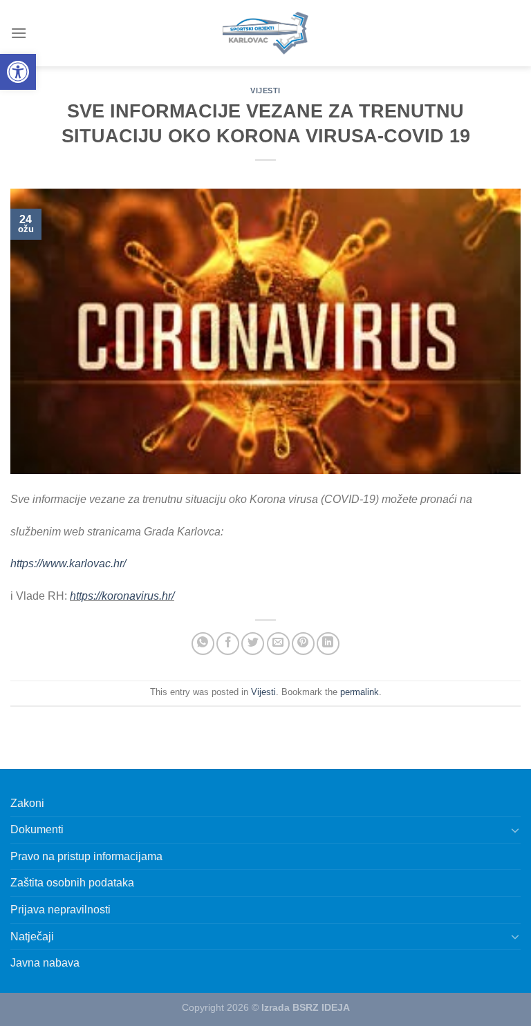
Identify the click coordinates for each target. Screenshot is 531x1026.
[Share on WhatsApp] (203, 643)
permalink (359, 692)
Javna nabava (45, 963)
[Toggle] (515, 829)
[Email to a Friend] (278, 643)
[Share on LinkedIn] (328, 643)
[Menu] (18, 33)
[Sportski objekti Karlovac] (265, 33)
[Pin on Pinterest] (303, 643)
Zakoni (27, 803)
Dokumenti (37, 829)
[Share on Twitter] (252, 643)
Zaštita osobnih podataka (72, 883)
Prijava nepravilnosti (60, 909)
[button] (18, 72)
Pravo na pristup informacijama (86, 856)
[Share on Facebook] (227, 643)
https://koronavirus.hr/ (122, 596)
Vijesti (265, 90)
